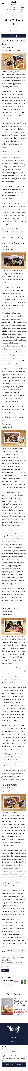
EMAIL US (16, 981)
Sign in (13, 1051)
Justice (15, 950)
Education (9, 950)
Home (2, 9)
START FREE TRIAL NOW (14, 1064)
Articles (9, 9)
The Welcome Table (15, 9)
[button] (2, 2)
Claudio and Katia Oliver (9, 588)
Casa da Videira (10, 597)
